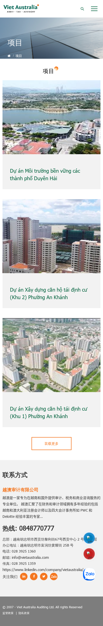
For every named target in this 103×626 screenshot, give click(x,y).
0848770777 (36, 528)
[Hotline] (89, 554)
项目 (19, 56)
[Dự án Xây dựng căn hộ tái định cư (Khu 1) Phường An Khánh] (51, 355)
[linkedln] (89, 538)
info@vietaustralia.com (30, 557)
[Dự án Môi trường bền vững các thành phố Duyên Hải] (51, 117)
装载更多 (51, 443)
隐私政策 (24, 613)
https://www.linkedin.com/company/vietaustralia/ (43, 569)
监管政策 (8, 613)
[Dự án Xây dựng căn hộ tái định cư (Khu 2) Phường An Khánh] (51, 236)
